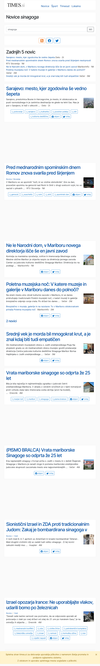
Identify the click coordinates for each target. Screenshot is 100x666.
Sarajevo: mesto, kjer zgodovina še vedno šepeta (30, 57)
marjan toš (18, 399)
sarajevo (31, 111)
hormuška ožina (69, 633)
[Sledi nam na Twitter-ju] (57, 40)
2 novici (11, 321)
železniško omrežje (24, 633)
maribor (31, 399)
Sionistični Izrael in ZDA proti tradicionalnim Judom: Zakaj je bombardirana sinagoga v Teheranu (47, 529)
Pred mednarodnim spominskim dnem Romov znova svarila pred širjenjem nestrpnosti (48, 60)
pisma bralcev (60, 399)
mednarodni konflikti (24, 628)
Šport (54, 6)
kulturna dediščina (40, 116)
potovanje (17, 111)
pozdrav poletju (61, 111)
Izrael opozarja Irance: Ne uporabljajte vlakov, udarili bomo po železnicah (49, 604)
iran (84, 633)
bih (75, 111)
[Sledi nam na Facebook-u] (49, 40)
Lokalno (76, 6)
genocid (14, 194)
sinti (49, 194)
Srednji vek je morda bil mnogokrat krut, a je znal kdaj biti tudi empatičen (42, 76)
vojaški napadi (39, 638)
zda (41, 628)
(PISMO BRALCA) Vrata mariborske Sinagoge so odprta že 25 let (40, 452)
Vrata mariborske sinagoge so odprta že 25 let (48, 375)
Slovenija (16, 179)
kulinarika (44, 111)
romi (40, 194)
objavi (56, 116)
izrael (41, 633)
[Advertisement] (50, 142)
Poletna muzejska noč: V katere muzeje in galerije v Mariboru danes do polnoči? (45, 69)
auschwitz (28, 194)
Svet (16, 536)
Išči (90, 29)
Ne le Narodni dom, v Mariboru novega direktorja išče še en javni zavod (41, 66)
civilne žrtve (54, 628)
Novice (45, 6)
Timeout (65, 6)
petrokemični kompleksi (75, 628)
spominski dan (62, 194)
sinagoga (44, 399)
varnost (52, 633)
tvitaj (67, 116)
